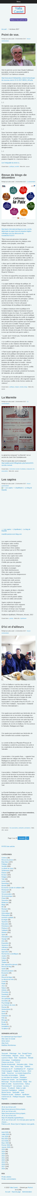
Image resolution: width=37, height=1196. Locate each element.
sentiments (5, 870)
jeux (3, 986)
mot (30, 1081)
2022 (3, 1156)
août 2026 (5, 1132)
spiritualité (15, 1092)
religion (17, 387)
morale (4, 1024)
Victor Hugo (19, 1066)
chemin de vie (6, 1096)
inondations (5, 1026)
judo (3, 975)
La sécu (26, 1086)
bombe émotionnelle (8, 1064)
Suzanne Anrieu (18, 1084)
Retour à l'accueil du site (18, 20)
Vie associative (13, 828)
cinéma (4, 858)
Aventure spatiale (7, 917)
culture (4, 958)
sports (4, 960)
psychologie (6, 1003)
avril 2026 (5, 1141)
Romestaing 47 (7, 1086)
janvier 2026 (6, 1147)
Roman (4, 1007)
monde (22, 387)
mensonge (5, 1081)
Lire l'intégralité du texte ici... (11, 163)
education (5, 924)
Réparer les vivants (8, 1079)
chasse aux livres (8, 1062)
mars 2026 (5, 1143)
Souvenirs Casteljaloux (9, 1090)
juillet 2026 (5, 1134)
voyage (4, 939)
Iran (19, 1053)
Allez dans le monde (8, 1039)
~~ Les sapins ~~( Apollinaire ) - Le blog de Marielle (16, 530)
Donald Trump (27, 1053)
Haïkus (27, 1084)
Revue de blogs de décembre (14, 176)
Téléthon (27, 1066)
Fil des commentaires (9, 1179)
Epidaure (18, 1094)
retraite (30, 1058)
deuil (3, 1013)
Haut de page (16, 1192)
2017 (3, 1166)
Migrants (4, 1099)
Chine (31, 1064)
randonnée (23, 1058)
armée (4, 949)
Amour (4, 996)
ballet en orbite (6, 1084)
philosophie (5, 915)
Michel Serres (6, 1092)
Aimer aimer (6, 1041)
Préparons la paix (7, 1094)
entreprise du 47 (7, 1069)
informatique (6, 913)
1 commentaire (31, 181)
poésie (11, 618)
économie (5, 973)
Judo (22, 1092)
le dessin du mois (8, 979)
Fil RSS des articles (8, 846)
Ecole (3, 1022)
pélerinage (13, 1053)
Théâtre (4, 962)
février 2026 (6, 1145)
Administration (27, 1192)
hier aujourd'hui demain (9, 964)
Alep (11, 1066)
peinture (4, 928)
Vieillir (3, 1073)
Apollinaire (23, 618)
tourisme (5, 922)
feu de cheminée (16, 1081)
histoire (4, 932)
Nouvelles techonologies (10, 1075)
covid (3, 981)
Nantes (29, 1096)
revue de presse (7, 860)
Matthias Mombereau (9, 1045)
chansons (5, 1016)
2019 (3, 1162)
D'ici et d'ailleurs (13, 626)
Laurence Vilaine (7, 1058)
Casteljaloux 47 (19, 1069)
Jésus (22, 1055)
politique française (19, 1096)
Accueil (4, 29)
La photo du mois (7, 868)
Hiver (29, 1071)
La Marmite (9, 397)
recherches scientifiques (10, 954)
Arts (3, 941)
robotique (23, 1077)
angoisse (30, 1069)
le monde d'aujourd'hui (23, 1073)
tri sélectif (11, 1088)
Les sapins (9, 479)
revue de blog (6, 966)
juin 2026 (5, 1136)
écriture (4, 875)
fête (3, 1018)
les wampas (17, 1086)
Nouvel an (10, 1073)
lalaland (21, 1090)
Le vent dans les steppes (10, 1077)
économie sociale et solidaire (17, 469)
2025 (3, 1149)
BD (3, 907)
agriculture (5, 952)
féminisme (5, 926)
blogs (25, 387)
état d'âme (5, 862)
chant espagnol (7, 1071)
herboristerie (6, 1009)
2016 (3, 1168)
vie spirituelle (6, 998)
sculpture (5, 1028)
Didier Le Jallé (21, 1088)
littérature (5, 947)
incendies (5, 1001)
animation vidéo (22, 1064)
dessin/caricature (7, 971)
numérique (5, 883)
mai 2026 (5, 1139)
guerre (4, 892)
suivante (22, 838)
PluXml (30, 1187)
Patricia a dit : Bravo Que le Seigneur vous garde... (18, 1124)
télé (3, 879)
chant (4, 898)
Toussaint (5, 1053)
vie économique (7, 896)
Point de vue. (10, 34)
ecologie (4, 919)
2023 (3, 1153)
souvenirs (5, 900)
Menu (18, 1)
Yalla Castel (18, 10)
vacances (5, 945)
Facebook (5, 994)
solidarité (21, 828)
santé (3, 969)
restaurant (29, 469)
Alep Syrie (5, 1043)
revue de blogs (7, 977)
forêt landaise (6, 1055)
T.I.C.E (17, 1062)
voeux (4, 1011)
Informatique (6, 1060)
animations (27, 828)
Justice (4, 956)
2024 (3, 1151)
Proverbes (5, 992)
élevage (4, 1020)
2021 (3, 1158)
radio (3, 983)
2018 (3, 1164)
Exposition (5, 943)
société (17, 166)
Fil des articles (6, 1177)
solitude (22, 1075)
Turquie (28, 1055)
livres (4, 881)
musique (4, 909)
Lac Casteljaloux (21, 1079)
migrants (15, 1055)
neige (25, 1081)
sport (3, 934)
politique (11, 166)
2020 (3, 1160)
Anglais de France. (20, 1071)
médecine (5, 902)
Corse (4, 911)
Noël (15, 1058)
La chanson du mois (8, 1005)
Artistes (4, 990)
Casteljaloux (16, 1060)
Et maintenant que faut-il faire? (12, 1037)
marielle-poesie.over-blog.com (12, 534)
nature (4, 988)
